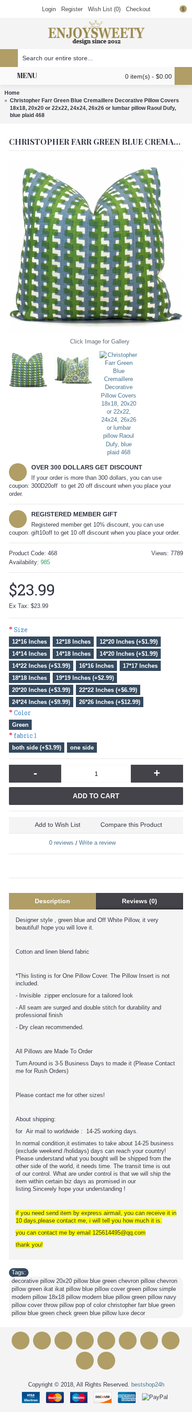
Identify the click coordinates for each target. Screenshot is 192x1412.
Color (22, 712)
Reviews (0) (139, 901)
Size (21, 629)
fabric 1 (25, 735)
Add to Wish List (57, 824)
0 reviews (61, 842)
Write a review (97, 842)
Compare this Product (131, 824)
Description (52, 901)
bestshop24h (147, 1384)
